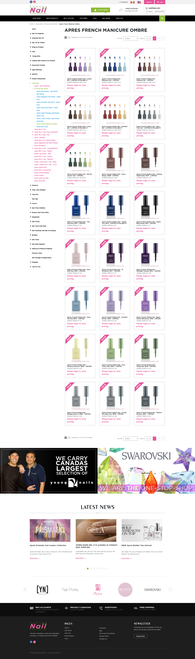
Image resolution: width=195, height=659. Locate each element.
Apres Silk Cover (42, 126)
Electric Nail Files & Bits (40, 212)
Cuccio (34, 203)
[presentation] (24, 590)
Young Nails (36, 56)
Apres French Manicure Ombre (47, 124)
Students (35, 262)
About (67, 627)
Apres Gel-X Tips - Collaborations (46, 148)
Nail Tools (35, 239)
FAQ (66, 638)
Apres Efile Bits (39, 181)
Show (142, 38)
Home (32, 24)
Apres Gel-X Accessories (42, 170)
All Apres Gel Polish (51, 24)
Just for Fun (36, 266)
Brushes (34, 235)
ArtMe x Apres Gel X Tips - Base (45, 162)
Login (161, 2)
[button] (87, 569)
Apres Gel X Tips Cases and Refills (46, 132)
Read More (34, 558)
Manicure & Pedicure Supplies (42, 248)
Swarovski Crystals (38, 65)
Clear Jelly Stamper (39, 190)
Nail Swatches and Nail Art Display (44, 230)
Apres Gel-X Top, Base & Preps (44, 140)
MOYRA (34, 74)
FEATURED (83, 18)
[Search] (162, 18)
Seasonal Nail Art (38, 38)
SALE (95, 18)
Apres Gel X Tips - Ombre (43, 151)
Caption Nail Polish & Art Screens (43, 60)
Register (149, 2)
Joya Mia (35, 194)
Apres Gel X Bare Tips (41, 134)
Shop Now (37, 18)
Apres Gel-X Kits (40, 129)
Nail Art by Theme (38, 42)
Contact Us (103, 639)
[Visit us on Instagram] (35, 641)
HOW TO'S (119, 18)
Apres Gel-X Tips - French (43, 156)
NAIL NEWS (106, 18)
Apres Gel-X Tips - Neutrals (43, 159)
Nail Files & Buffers (38, 208)
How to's (68, 633)
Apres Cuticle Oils (40, 167)
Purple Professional (38, 78)
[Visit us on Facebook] (31, 641)
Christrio (35, 185)
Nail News (68, 630)
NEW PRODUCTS (52, 18)
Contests (102, 628)
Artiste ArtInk (39, 175)
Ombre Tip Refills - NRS (42, 153)
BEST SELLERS (69, 18)
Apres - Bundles (39, 137)
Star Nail (35, 199)
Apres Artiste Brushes (41, 172)
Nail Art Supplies (38, 33)
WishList (79, 75)
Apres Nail (39, 24)
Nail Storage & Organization (41, 257)
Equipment (35, 217)
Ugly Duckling (37, 69)
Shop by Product (38, 47)
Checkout (124, 2)
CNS (33, 51)
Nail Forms (35, 221)
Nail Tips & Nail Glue (39, 226)
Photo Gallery (69, 636)
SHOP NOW (48, 473)
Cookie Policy (104, 636)
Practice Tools (37, 253)
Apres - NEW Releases (42, 86)
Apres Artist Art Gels (41, 178)
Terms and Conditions (107, 633)
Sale (100, 630)
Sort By (119, 38)
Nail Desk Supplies (38, 244)
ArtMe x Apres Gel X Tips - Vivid (45, 164)
